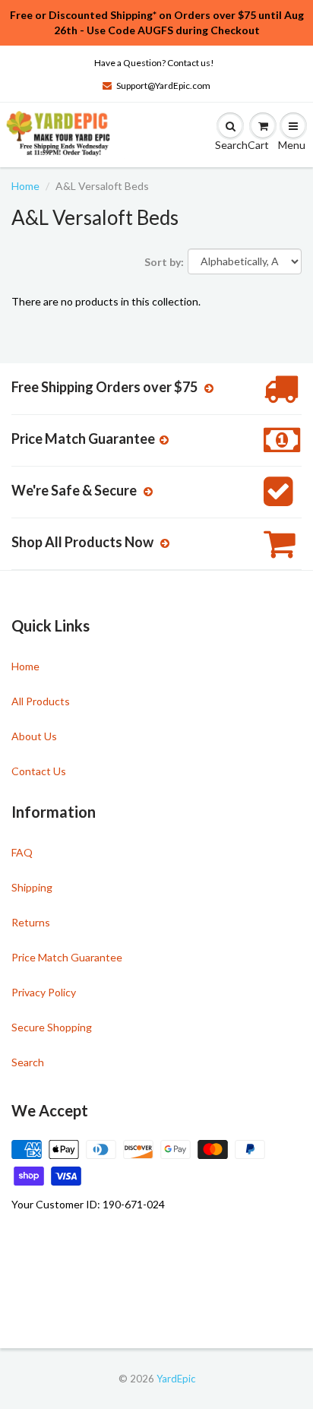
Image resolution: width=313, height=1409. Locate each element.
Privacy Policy (43, 992)
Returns (30, 922)
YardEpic (175, 1379)
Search (27, 1062)
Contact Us (38, 771)
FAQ (22, 852)
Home (25, 185)
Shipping (31, 887)
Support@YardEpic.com (163, 85)
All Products (40, 701)
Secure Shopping (51, 1027)
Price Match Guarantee (66, 957)
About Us (34, 736)
